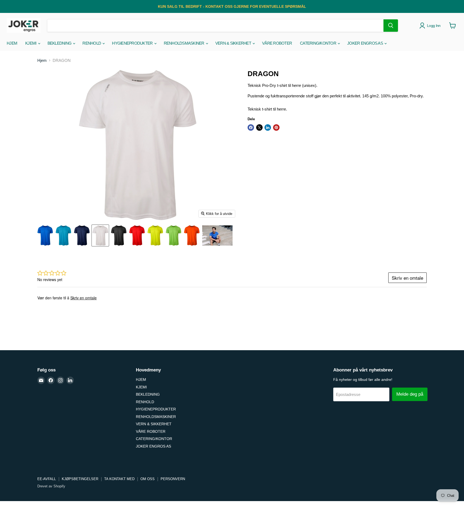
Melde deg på (409, 394)
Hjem (42, 60)
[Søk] (390, 25)
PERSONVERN (173, 479)
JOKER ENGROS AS (365, 43)
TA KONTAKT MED (119, 479)
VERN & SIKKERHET (233, 43)
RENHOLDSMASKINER (184, 43)
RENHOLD (92, 43)
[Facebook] (51, 380)
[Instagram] (60, 380)
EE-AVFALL (46, 479)
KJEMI (31, 43)
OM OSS (147, 479)
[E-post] (41, 380)
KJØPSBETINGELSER (80, 479)
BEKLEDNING (60, 43)
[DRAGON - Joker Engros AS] (45, 235)
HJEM (12, 43)
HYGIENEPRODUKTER (132, 43)
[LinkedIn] (70, 380)
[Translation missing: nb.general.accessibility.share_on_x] (259, 127)
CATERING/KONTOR (318, 43)
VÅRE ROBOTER (277, 43)
